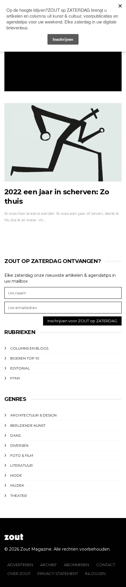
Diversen (19, 445)
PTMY (15, 378)
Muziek (17, 485)
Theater (18, 495)
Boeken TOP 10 (24, 358)
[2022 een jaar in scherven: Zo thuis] (63, 142)
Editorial (20, 368)
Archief (48, 564)
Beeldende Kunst (27, 425)
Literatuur (21, 465)
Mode (16, 475)
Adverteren (20, 564)
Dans (15, 435)
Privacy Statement (58, 573)
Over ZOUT (18, 573)
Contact (105, 564)
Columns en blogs (29, 348)
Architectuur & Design (33, 415)
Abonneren (76, 564)
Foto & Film (21, 455)
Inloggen (95, 573)
